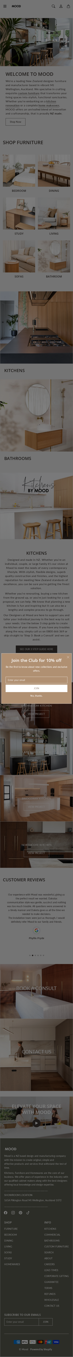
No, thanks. (36, 695)
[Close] (68, 657)
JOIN (36, 688)
